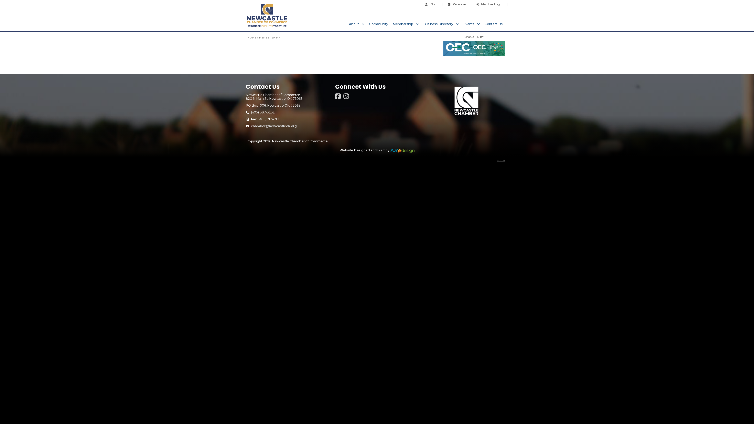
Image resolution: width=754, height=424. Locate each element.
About (354, 24)
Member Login (491, 4)
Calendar (459, 4)
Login (501, 160)
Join (434, 4)
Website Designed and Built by (364, 150)
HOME (252, 37)
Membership (403, 24)
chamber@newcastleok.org (274, 126)
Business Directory (438, 24)
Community (378, 24)
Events (469, 24)
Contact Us (494, 24)
